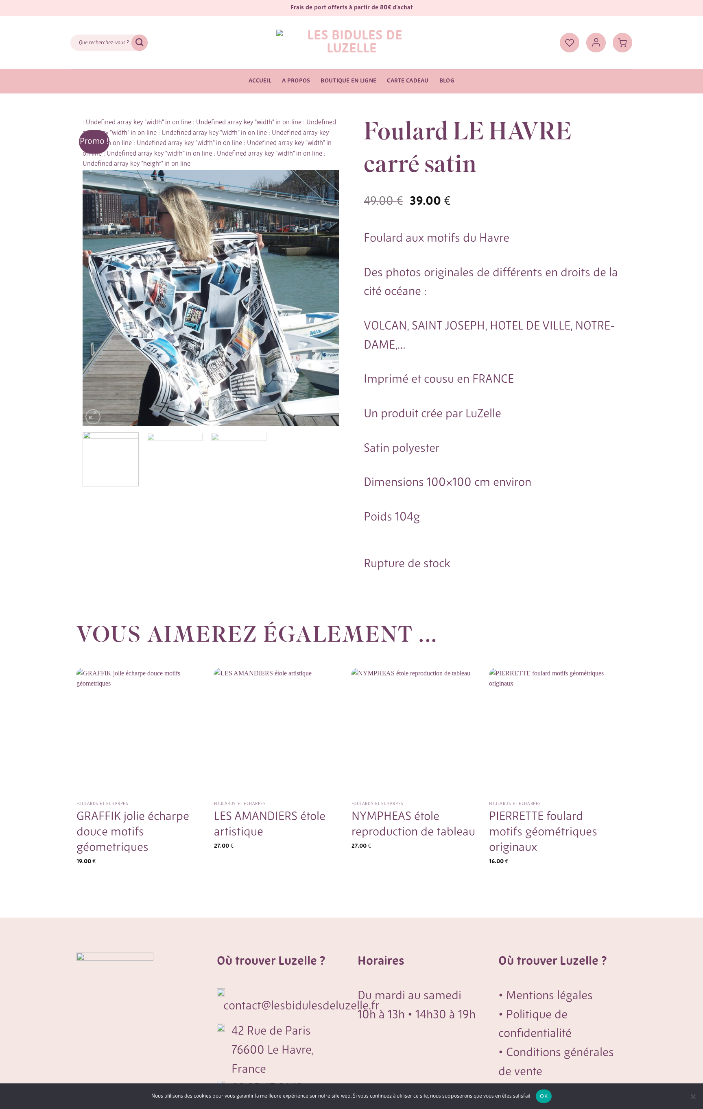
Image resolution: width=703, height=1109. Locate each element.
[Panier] (622, 42)
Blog (446, 81)
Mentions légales (549, 996)
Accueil (260, 81)
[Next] (324, 272)
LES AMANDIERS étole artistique (269, 824)
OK (544, 1096)
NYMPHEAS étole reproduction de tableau (413, 824)
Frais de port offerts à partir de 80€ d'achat (351, 8)
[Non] (693, 1098)
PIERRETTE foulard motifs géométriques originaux (543, 832)
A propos (296, 81)
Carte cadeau (407, 81)
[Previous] (98, 272)
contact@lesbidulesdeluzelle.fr (301, 1006)
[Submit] (139, 43)
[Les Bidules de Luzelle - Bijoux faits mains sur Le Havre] (351, 43)
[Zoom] (93, 417)
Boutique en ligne (348, 81)
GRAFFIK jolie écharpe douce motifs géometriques (132, 832)
